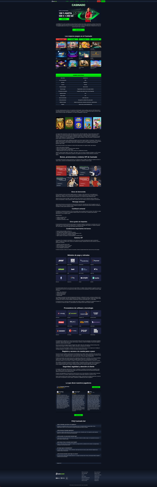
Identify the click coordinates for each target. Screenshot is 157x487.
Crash (84, 39)
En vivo (72, 39)
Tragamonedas (95, 39)
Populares (60, 39)
